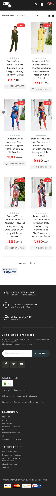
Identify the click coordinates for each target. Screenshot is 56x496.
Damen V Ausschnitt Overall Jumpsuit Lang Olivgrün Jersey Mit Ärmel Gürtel (15, 68)
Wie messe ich (8, 423)
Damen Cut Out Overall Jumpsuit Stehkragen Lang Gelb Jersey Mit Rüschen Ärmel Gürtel (41, 70)
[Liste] (53, 16)
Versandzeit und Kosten (11, 439)
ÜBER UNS (6, 417)
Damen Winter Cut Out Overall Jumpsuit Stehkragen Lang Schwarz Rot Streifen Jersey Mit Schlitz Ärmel (41, 226)
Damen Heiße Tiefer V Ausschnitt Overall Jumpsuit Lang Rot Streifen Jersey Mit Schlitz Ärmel (41, 147)
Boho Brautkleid (8, 461)
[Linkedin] (21, 364)
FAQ (3, 429)
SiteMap (5, 467)
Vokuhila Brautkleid (9, 452)
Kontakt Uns (6, 420)
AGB (3, 436)
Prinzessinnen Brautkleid (11, 455)
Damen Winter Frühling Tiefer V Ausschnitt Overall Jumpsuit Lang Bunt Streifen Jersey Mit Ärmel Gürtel (15, 226)
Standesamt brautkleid (11, 458)
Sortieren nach (8, 16)
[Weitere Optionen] (9, 271)
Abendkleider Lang (9, 464)
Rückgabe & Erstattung (11, 427)
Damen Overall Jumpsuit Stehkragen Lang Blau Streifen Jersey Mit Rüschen (14, 145)
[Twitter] (13, 364)
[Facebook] (5, 364)
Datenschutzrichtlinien (11, 433)
